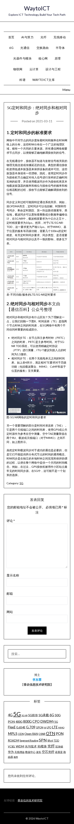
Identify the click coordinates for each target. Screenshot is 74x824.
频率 (16, 757)
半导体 (60, 47)
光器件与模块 (22, 58)
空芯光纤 (48, 752)
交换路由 (43, 47)
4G (10, 715)
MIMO (61, 727)
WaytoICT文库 (43, 79)
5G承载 (43, 715)
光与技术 (31, 746)
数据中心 (30, 752)
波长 (38, 752)
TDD (56, 740)
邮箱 (10, 593)
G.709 (30, 727)
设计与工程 (53, 69)
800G (27, 721)
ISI (45, 727)
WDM (20, 746)
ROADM (13, 740)
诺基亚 (59, 752)
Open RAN (31, 733)
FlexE (12, 727)
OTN (50, 733)
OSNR (42, 733)
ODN (21, 733)
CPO (36, 721)
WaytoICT (37, 8)
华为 (11, 752)
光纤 (43, 37)
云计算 (34, 69)
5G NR (25, 715)
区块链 (59, 746)
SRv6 (50, 740)
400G (19, 721)
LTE (55, 727)
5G (21, 483)
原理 (58, 58)
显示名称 (13, 575)
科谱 (22, 79)
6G (11, 47)
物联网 (17, 69)
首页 (11, 37)
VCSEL (11, 746)
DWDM (46, 721)
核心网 (43, 58)
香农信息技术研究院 (30, 800)
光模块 (42, 746)
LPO (49, 727)
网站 (10, 612)
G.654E (20, 727)
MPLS (12, 733)
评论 (11, 521)
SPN (43, 740)
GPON (39, 727)
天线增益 (19, 752)
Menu (66, 26)
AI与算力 (27, 37)
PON (60, 733)
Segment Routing (29, 740)
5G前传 (33, 715)
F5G (55, 721)
